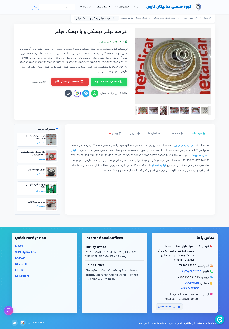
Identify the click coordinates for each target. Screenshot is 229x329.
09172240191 (192, 284)
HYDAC (20, 259)
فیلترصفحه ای (158, 165)
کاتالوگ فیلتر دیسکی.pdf (68, 81)
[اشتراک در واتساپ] (94, 93)
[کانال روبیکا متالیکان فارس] (77, 93)
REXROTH (22, 264)
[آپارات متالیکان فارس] (15, 323)
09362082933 (190, 288)
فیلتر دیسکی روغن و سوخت (133, 18)
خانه (136, 6)
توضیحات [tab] (197, 133)
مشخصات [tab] (175, 133)
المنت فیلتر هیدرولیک (165, 18)
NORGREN (22, 276)
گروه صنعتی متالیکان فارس (168, 7)
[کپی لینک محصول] (68, 93)
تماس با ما (86, 6)
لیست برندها (103, 6)
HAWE (19, 247)
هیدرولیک (189, 18)
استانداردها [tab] (154, 133)
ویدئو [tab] (115, 133)
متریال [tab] (133, 133)
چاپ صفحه (37, 81)
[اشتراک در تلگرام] (85, 93)
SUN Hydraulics (25, 252)
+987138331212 (191, 272)
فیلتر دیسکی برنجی (183, 145)
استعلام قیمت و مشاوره (107, 81)
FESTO (19, 270)
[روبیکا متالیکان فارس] (23, 323)
